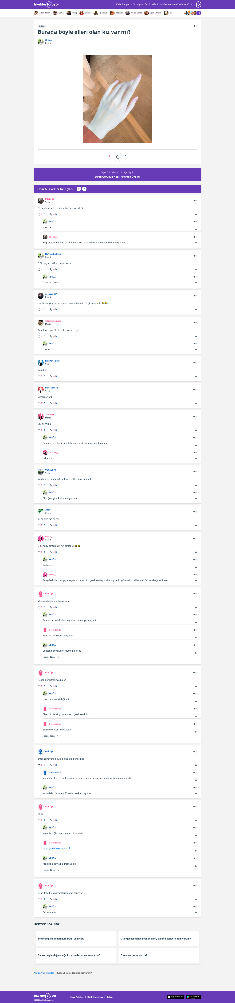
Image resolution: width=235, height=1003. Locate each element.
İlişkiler (88, 13)
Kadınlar (119, 13)
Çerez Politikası (76, 997)
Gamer (61, 13)
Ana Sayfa (39, 973)
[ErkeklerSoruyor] (48, 996)
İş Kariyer (103, 13)
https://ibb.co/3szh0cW (55, 848)
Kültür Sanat (136, 13)
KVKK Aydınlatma (95, 997)
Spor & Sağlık (155, 13)
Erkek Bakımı (44, 13)
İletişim (110, 997)
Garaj (74, 13)
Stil (170, 13)
